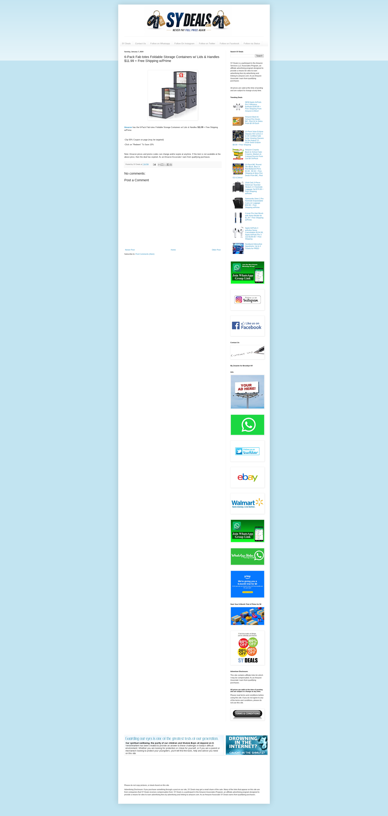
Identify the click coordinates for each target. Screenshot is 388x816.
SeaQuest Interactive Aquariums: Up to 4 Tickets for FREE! (253, 246)
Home (173, 250)
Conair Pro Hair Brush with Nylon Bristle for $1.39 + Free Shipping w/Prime (254, 216)
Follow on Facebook (229, 43)
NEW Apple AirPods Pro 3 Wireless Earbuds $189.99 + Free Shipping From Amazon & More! (253, 106)
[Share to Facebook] (167, 164)
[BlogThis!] (162, 164)
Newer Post (130, 250)
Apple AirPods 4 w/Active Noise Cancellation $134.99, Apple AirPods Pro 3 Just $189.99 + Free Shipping (254, 233)
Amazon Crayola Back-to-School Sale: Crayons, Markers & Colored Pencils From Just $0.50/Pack (254, 154)
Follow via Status (252, 43)
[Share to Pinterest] (170, 164)
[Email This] (159, 164)
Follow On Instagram (184, 43)
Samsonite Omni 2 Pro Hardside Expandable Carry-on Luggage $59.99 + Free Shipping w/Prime (254, 203)
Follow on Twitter (207, 43)
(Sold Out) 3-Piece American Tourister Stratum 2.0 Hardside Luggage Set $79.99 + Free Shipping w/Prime (254, 188)
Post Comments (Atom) (144, 254)
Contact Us (140, 43)
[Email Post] (154, 164)
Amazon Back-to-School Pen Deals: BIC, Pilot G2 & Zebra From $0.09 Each (254, 120)
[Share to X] (165, 164)
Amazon (128, 127)
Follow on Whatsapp (160, 43)
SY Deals (126, 43)
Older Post (216, 250)
